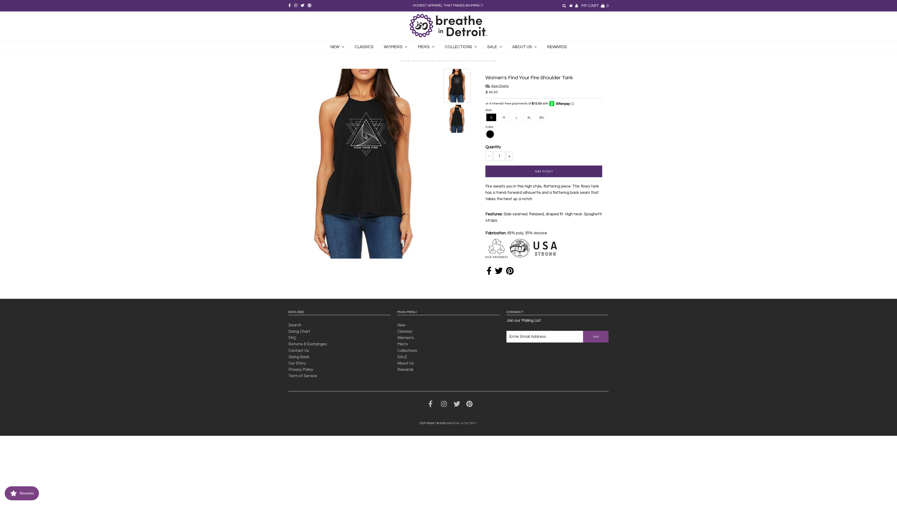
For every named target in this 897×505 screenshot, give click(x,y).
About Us (522, 47)
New (334, 47)
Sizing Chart (299, 331)
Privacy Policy (300, 370)
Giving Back (298, 357)
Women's (393, 47)
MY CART (595, 6)
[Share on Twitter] (499, 273)
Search (294, 325)
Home (405, 60)
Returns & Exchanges (307, 344)
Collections (458, 47)
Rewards (557, 47)
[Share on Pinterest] (510, 273)
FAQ (292, 338)
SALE (492, 47)
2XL (541, 117)
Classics (364, 47)
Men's (424, 47)
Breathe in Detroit (462, 423)
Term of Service (302, 376)
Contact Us (298, 351)
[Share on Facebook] (489, 273)
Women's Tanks (424, 60)
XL (529, 117)
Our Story (297, 363)
